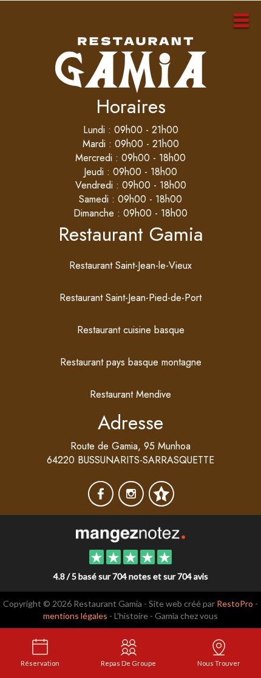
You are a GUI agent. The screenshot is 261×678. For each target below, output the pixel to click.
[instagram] (132, 502)
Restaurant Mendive (130, 394)
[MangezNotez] (161, 502)
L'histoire (131, 616)
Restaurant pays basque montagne (131, 362)
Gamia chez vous (186, 616)
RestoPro (235, 603)
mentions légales (75, 616)
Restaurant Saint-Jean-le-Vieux (130, 265)
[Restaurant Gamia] (130, 534)
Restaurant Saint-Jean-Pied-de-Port (130, 298)
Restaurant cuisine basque (131, 330)
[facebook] (102, 502)
